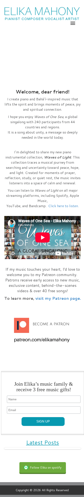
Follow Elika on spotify (45, 467)
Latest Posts (42, 442)
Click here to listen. (63, 205)
